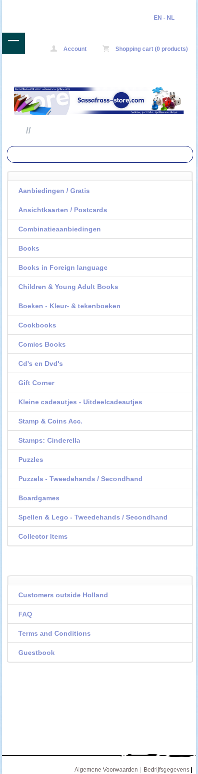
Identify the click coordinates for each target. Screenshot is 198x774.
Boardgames (39, 498)
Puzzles (30, 459)
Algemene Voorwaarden (106, 769)
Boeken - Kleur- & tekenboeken (69, 306)
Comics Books (42, 344)
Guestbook (36, 652)
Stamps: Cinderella (49, 440)
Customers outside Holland (63, 595)
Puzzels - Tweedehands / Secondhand (80, 479)
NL (170, 17)
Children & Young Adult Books (68, 286)
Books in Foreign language (63, 267)
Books (28, 248)
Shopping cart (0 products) (151, 49)
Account (74, 49)
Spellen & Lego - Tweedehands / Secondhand (93, 517)
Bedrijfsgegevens (166, 769)
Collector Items (43, 536)
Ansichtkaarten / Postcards (62, 210)
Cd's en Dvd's (40, 363)
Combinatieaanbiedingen (59, 229)
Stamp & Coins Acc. (50, 421)
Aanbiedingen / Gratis (54, 190)
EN (158, 17)
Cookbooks (37, 325)
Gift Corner (36, 383)
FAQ (25, 614)
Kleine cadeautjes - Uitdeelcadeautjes (80, 402)
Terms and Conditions (54, 633)
